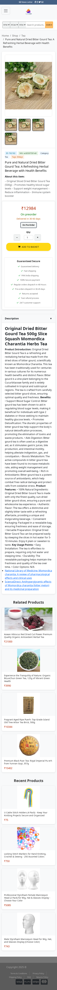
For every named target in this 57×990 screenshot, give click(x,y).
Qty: (28, 232)
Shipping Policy (15, 977)
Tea (23, 35)
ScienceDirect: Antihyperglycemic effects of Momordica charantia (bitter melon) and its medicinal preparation (28, 585)
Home (5, 35)
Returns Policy (42, 977)
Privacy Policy (38, 973)
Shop (15, 35)
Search (49, 25)
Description (28, 318)
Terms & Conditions (18, 973)
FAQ (29, 977)
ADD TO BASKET (30, 246)
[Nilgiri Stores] (28, 12)
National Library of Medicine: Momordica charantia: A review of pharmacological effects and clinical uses (28, 574)
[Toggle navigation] (6, 11)
